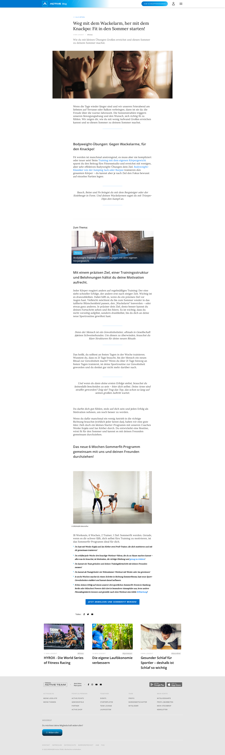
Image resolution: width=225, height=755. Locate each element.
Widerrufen (54, 732)
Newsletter (162, 709)
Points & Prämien (79, 694)
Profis (131, 698)
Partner (75, 706)
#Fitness (89, 35)
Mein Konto (162, 694)
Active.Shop (77, 709)
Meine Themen (49, 702)
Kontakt (46, 745)
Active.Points (78, 698)
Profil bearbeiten (165, 702)
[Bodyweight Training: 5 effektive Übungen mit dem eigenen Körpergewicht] (112, 247)
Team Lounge (106, 706)
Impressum (57, 745)
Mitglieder (133, 706)
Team (131, 694)
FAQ (103, 745)
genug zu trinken (137, 559)
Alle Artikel (80, 17)
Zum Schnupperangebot (154, 4)
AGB (97, 745)
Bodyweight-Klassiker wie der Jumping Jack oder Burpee (111, 168)
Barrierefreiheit (85, 745)
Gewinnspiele (78, 702)
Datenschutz (70, 745)
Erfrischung (142, 592)
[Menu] (181, 4)
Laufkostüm (105, 709)
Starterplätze (106, 702)
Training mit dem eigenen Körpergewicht (122, 160)
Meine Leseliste (50, 698)
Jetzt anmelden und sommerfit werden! (112, 602)
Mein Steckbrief (164, 706)
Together (104, 694)
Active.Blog (48, 694)
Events (103, 698)
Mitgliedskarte (164, 698)
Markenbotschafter (138, 702)
